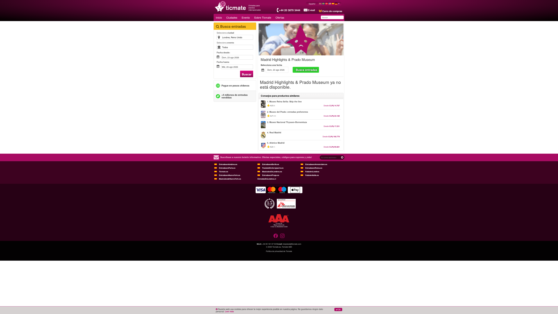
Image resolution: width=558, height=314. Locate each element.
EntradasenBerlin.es (270, 164)
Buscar (247, 74)
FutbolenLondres (312, 171)
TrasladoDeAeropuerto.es (273, 168)
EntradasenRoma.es (313, 168)
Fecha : (223, 52)
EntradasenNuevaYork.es (229, 175)
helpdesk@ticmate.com (292, 244)
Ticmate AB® (287, 247)
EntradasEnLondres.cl (266, 178)
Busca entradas (306, 70)
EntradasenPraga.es (270, 175)
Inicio (219, 17)
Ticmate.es (223, 171)
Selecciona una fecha (271, 65)
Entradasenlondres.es (228, 164)
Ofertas (280, 17)
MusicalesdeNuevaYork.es (230, 178)
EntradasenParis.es (227, 168)
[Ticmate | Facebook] (275, 236)
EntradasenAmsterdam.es (316, 164)
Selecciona (225, 32)
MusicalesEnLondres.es (272, 171)
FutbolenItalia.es (312, 175)
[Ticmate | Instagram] (282, 236)
